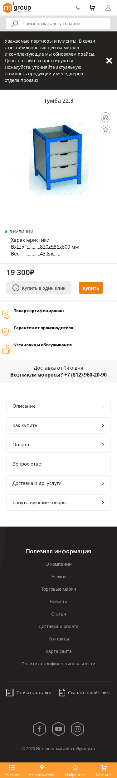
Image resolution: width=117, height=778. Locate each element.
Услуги (58, 576)
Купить (91, 288)
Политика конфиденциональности (58, 664)
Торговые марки (58, 589)
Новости (58, 601)
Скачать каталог (33, 693)
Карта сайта (59, 651)
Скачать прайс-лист (89, 693)
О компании (59, 564)
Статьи (58, 614)
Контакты (58, 639)
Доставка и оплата (59, 626)
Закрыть (109, 61)
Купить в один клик (44, 288)
